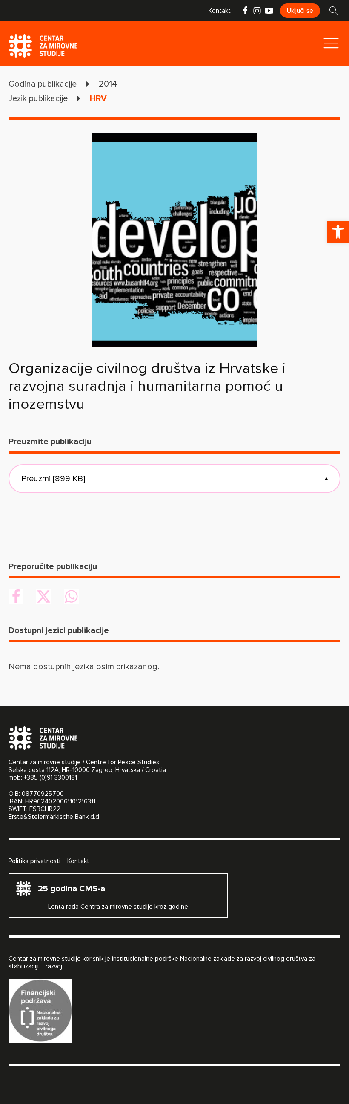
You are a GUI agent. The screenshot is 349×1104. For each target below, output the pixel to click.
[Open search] (333, 10)
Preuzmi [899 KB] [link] (174, 479)
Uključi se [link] (300, 10)
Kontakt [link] (220, 10)
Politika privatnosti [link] (34, 861)
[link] (338, 232)
